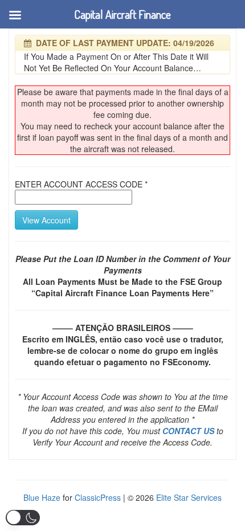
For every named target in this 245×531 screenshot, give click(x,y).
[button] (23, 517)
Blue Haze (41, 497)
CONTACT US (188, 430)
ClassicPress (98, 497)
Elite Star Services (189, 497)
